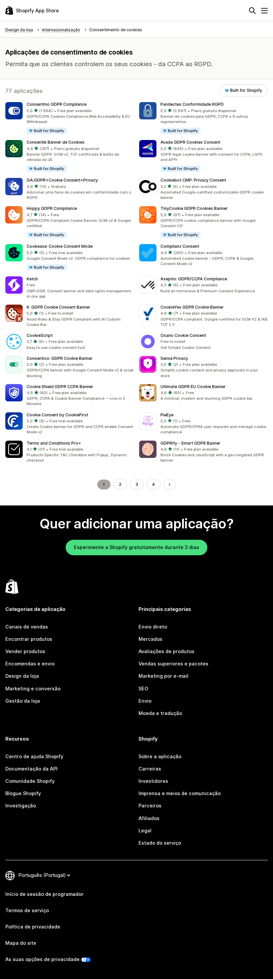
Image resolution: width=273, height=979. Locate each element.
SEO (143, 689)
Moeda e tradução (160, 713)
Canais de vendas (26, 627)
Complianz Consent (179, 246)
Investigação (20, 806)
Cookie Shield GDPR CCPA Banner (60, 386)
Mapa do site (20, 943)
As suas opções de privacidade (42, 959)
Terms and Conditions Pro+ (54, 443)
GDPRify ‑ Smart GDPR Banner (190, 443)
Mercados (150, 639)
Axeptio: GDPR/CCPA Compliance (193, 278)
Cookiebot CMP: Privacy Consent (193, 180)
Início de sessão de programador (44, 894)
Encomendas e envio (30, 664)
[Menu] (264, 10)
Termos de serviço (27, 910)
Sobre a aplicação (159, 757)
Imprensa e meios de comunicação (179, 793)
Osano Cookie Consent (183, 335)
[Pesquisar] (252, 10)
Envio (144, 701)
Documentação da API (31, 769)
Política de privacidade (32, 927)
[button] (69, 118)
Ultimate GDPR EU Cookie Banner (193, 386)
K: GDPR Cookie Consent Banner (58, 307)
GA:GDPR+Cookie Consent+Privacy (62, 180)
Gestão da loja (22, 701)
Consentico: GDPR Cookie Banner (60, 358)
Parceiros (149, 806)
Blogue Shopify (23, 793)
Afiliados (148, 818)
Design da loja (22, 676)
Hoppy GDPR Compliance (52, 208)
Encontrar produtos (28, 639)
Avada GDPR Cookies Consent (190, 142)
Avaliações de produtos (166, 651)
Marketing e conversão (33, 689)
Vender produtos (25, 651)
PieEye (166, 414)
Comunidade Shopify (30, 781)
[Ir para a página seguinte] (169, 485)
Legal (144, 831)
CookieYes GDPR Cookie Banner (192, 307)
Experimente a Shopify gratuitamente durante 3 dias (136, 547)
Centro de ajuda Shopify (34, 757)
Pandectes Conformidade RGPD (192, 104)
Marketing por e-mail (163, 676)
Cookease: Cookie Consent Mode (60, 246)
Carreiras (149, 769)
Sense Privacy (174, 358)
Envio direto (152, 627)
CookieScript (40, 335)
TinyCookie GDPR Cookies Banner (194, 208)
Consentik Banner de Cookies (56, 142)
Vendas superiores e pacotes (173, 664)
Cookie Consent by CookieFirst (57, 414)
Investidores (153, 781)
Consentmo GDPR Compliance (57, 104)
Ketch (32, 278)
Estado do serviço (159, 843)
